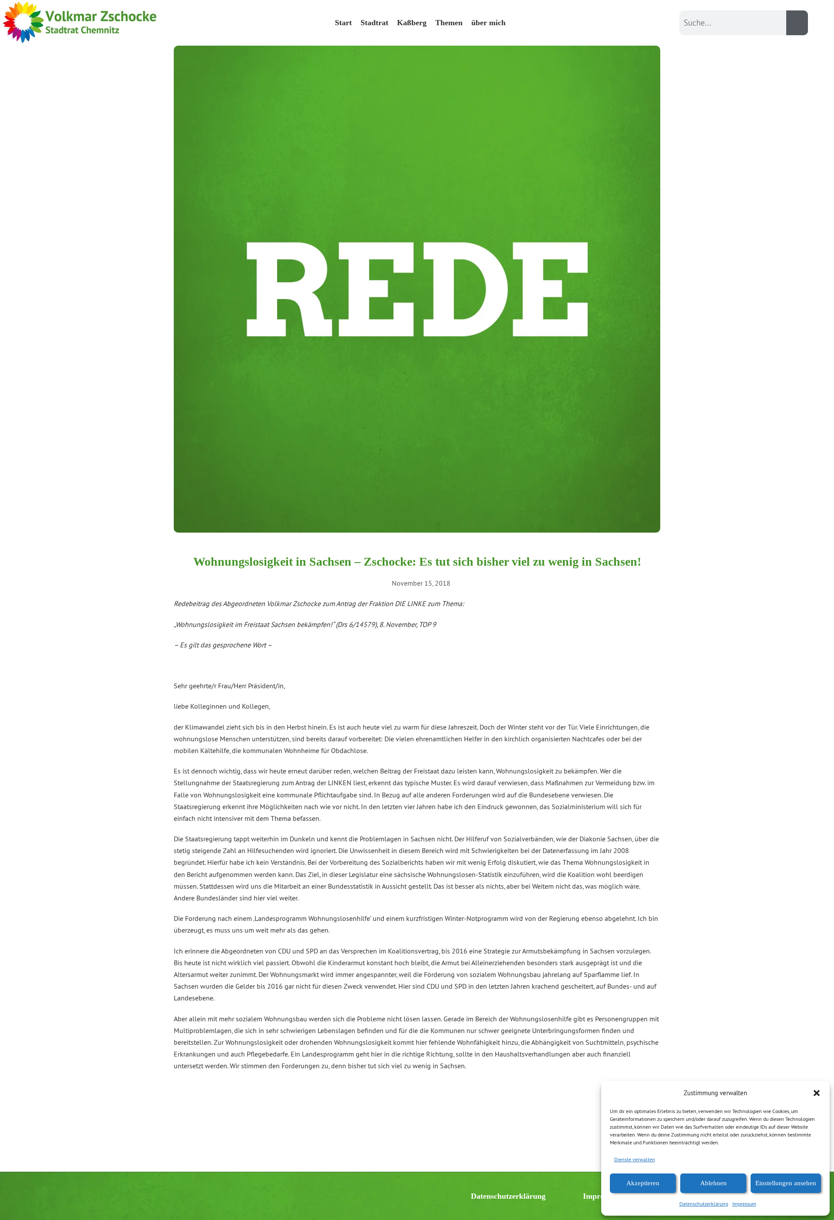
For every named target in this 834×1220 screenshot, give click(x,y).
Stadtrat (374, 22)
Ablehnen (713, 1183)
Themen (449, 22)
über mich (488, 22)
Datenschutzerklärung (703, 1203)
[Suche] (797, 22)
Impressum (744, 1203)
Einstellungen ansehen (785, 1183)
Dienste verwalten (634, 1159)
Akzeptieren (642, 1183)
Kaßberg (412, 22)
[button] (816, 1093)
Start (343, 22)
